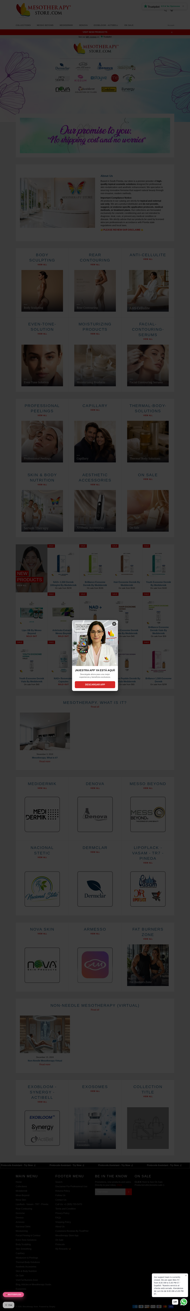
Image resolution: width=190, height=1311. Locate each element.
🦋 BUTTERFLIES (13, 1294)
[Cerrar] (114, 623)
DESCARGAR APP (95, 684)
